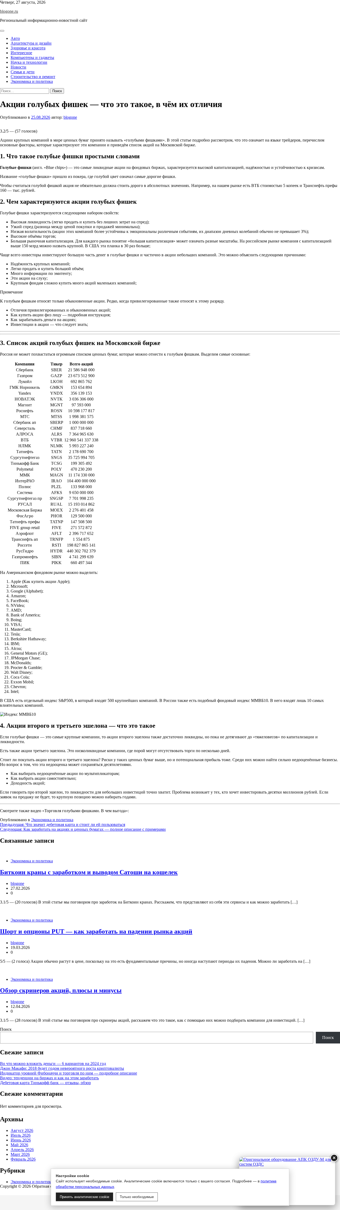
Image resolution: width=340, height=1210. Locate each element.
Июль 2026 (21, 1135)
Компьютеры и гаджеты (32, 57)
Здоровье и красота (28, 48)
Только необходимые (137, 1197)
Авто (15, 38)
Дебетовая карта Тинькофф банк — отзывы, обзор (45, 1082)
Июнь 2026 (21, 1140)
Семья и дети (23, 72)
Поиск (6, 1029)
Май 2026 (19, 1145)
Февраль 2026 (23, 1159)
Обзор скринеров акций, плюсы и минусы (61, 990)
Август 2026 (22, 1130)
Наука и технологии (29, 62)
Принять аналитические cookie (84, 1197)
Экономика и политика (32, 81)
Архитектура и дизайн (31, 43)
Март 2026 (20, 1154)
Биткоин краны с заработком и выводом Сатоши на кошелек (89, 872)
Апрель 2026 (22, 1149)
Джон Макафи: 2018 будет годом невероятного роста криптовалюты (62, 1068)
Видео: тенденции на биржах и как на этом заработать (49, 1078)
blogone (70, 117)
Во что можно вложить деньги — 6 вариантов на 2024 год (53, 1063)
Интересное (21, 52)
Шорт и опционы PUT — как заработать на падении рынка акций (96, 931)
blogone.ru (9, 11)
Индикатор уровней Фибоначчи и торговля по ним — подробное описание (68, 1073)
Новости (18, 67)
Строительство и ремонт (33, 76)
